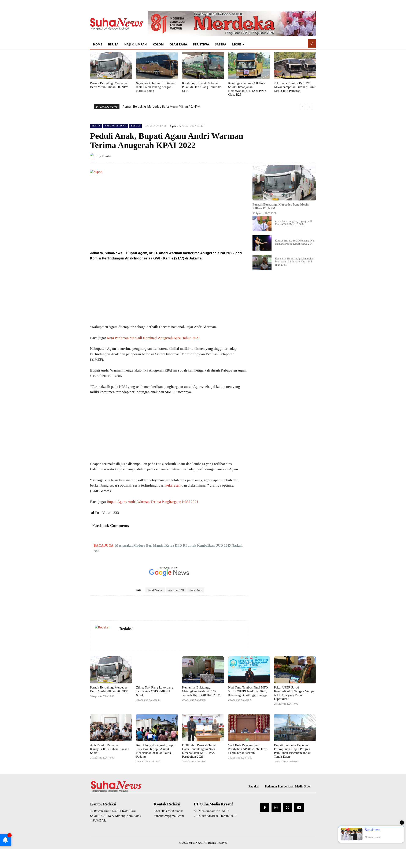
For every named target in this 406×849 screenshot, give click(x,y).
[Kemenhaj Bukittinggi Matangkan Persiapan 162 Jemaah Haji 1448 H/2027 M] (262, 262)
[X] (282, 156)
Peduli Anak (196, 590)
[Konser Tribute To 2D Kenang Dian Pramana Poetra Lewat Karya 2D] (262, 243)
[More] (311, 156)
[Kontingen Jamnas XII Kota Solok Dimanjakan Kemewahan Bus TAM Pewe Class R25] (249, 65)
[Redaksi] (94, 156)
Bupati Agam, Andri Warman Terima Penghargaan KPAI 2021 (152, 502)
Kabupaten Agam (116, 126)
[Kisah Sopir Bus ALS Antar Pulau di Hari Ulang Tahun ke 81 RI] (203, 65)
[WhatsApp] (301, 156)
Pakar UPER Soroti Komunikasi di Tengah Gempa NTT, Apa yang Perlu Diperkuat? (294, 693)
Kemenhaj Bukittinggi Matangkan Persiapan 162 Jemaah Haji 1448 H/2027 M (294, 261)
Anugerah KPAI (176, 590)
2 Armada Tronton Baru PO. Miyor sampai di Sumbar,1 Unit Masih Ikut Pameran (294, 86)
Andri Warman (155, 590)
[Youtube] (299, 807)
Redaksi (106, 156)
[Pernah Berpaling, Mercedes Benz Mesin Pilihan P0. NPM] (111, 65)
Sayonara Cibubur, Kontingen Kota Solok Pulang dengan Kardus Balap (156, 86)
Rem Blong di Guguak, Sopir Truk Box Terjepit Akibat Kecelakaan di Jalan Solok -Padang (155, 750)
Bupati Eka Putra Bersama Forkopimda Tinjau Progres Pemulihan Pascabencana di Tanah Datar (292, 750)
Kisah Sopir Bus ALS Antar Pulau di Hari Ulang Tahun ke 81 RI (201, 86)
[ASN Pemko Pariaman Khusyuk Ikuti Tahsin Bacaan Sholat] (111, 727)
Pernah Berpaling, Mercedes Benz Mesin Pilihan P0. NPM (161, 106)
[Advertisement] (169, 292)
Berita (96, 126)
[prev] (302, 106)
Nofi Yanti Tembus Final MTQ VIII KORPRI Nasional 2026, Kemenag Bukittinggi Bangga (248, 691)
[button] (312, 43)
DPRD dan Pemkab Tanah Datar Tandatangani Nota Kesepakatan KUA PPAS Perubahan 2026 (199, 750)
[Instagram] (276, 807)
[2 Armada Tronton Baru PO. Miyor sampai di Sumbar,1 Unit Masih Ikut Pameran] (295, 65)
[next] (309, 106)
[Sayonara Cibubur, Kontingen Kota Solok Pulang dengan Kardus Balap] (157, 65)
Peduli (135, 126)
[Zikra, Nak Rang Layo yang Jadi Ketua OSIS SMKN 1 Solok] (262, 223)
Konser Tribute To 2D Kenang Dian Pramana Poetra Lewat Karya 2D (295, 242)
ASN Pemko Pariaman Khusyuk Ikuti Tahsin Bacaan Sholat (109, 748)
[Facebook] (272, 156)
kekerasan (173, 485)
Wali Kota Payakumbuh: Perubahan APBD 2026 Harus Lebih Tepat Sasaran (247, 748)
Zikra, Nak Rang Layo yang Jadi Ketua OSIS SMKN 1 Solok (293, 222)
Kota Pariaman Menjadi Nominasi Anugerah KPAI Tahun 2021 (153, 338)
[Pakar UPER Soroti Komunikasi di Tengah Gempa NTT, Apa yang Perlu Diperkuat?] (295, 669)
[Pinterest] (292, 156)
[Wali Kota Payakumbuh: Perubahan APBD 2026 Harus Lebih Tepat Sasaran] (249, 727)
